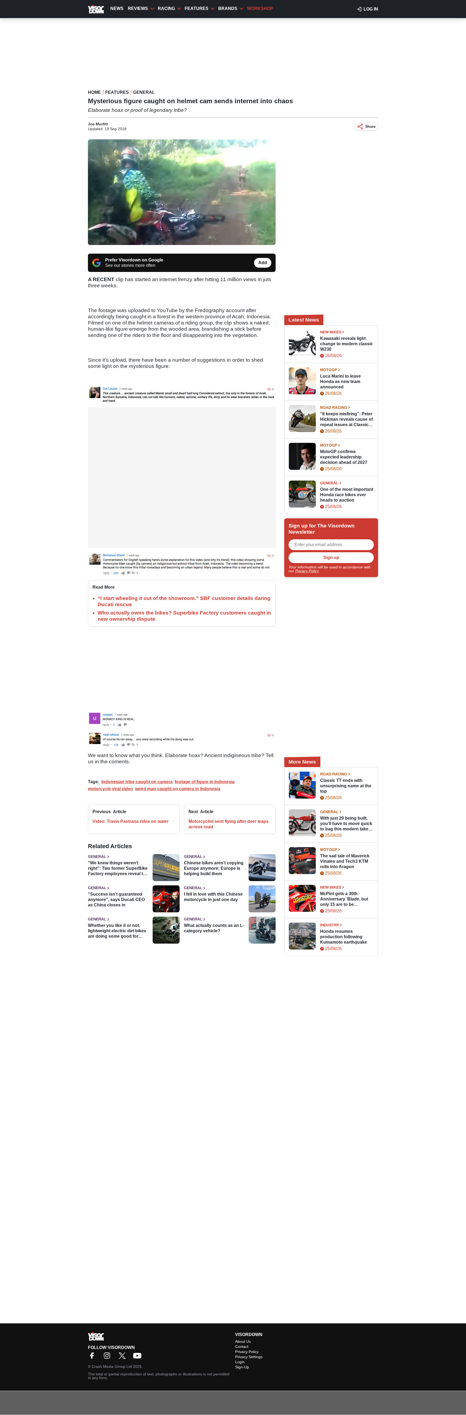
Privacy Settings (248, 1357)
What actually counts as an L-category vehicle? (214, 928)
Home (94, 92)
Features (196, 8)
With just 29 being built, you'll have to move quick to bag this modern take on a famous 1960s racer (346, 824)
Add (262, 262)
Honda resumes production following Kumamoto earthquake (343, 936)
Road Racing (333, 407)
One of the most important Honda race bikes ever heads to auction (346, 494)
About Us (243, 1341)
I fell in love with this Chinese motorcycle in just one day (213, 897)
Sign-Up (242, 1367)
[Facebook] (93, 1357)
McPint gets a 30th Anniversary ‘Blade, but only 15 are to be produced (344, 899)
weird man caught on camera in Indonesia (177, 788)
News (117, 8)
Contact (241, 1346)
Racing (166, 8)
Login (240, 1362)
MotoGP (328, 370)
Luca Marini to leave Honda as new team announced (340, 381)
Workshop (260, 8)
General (144, 92)
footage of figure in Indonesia (205, 781)
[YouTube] (138, 1357)
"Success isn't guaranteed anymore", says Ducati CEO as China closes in (116, 899)
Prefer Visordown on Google (134, 260)
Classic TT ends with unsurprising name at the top (345, 785)
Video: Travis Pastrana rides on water (130, 821)
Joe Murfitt (98, 124)
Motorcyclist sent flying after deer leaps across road (229, 824)
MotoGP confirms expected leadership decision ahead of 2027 (343, 457)
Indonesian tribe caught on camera (137, 781)
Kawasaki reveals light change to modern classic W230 (346, 343)
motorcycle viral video (110, 788)
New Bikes (330, 332)
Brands (227, 8)
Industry (329, 925)
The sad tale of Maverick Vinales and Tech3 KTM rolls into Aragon (344, 861)
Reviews (138, 8)
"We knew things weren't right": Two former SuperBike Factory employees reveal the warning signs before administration (118, 868)
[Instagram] (108, 1357)
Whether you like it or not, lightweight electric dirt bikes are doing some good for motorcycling (117, 931)
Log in (371, 9)
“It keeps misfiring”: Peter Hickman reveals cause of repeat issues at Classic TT (346, 419)
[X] (123, 1357)
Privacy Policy (306, 571)
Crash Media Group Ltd (112, 1366)
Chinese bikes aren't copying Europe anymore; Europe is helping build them (214, 868)
